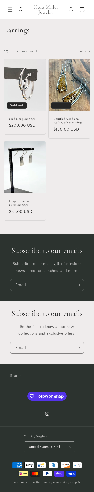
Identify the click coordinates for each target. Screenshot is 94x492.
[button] (10, 9)
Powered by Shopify (66, 482)
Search (16, 376)
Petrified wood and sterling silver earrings (68, 120)
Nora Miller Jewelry (39, 482)
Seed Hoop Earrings (22, 118)
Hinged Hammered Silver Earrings (21, 203)
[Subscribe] (78, 285)
